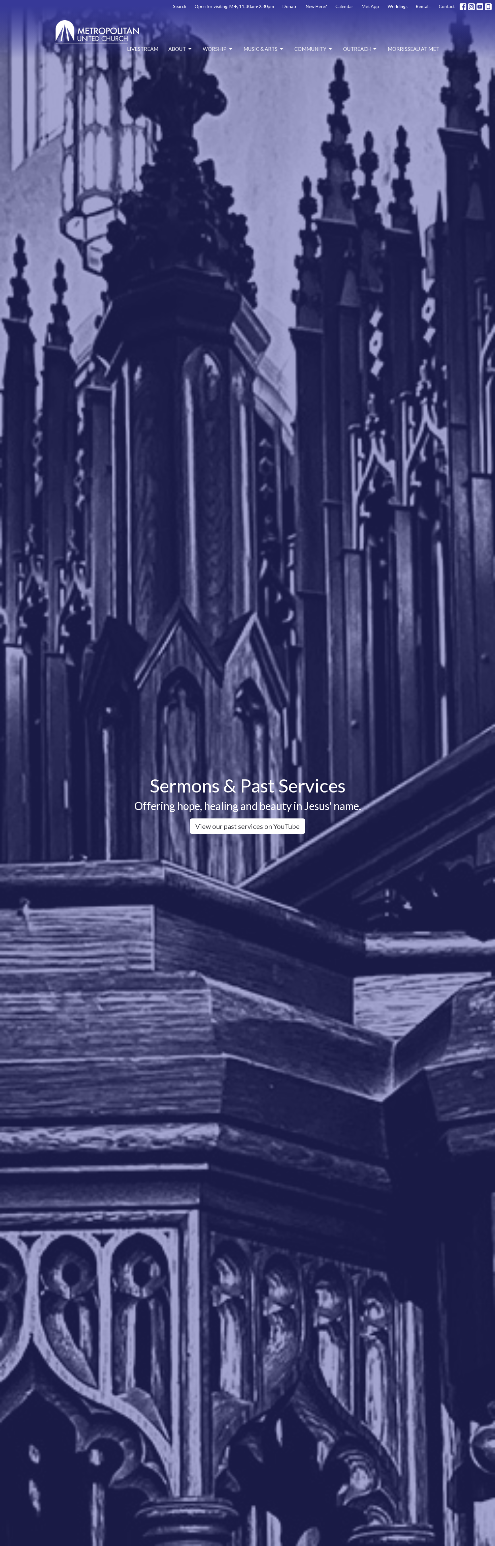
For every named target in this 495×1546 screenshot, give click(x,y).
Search (179, 6)
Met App (370, 6)
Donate (290, 6)
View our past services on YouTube (247, 826)
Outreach (357, 49)
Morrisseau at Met (413, 49)
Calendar (344, 6)
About (177, 49)
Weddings (397, 6)
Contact (447, 6)
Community (310, 49)
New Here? (316, 6)
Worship (215, 49)
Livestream (142, 49)
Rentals (423, 6)
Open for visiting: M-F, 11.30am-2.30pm (234, 6)
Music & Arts (260, 49)
